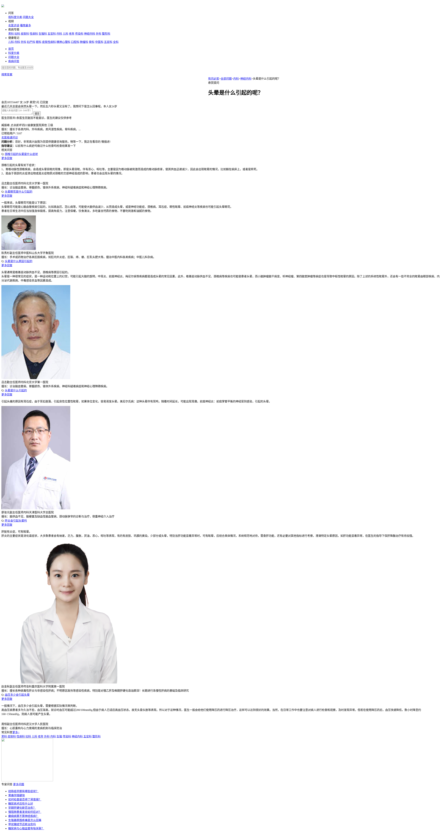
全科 (116, 41)
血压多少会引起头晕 (17, 694)
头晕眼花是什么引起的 (18, 191)
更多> (15, 732)
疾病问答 (13, 61)
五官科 (52, 33)
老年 (71, 33)
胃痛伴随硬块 (16, 795)
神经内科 (89, 33)
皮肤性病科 (49, 41)
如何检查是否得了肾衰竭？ (24, 799)
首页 (11, 48)
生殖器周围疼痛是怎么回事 (24, 820)
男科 (11, 33)
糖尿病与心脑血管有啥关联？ (26, 828)
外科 (98, 33)
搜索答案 (6, 74)
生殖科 (43, 33)
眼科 (38, 41)
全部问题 (226, 78)
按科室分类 (15, 17)
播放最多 (25, 25)
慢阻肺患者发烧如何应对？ (24, 811)
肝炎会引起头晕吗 (16, 520)
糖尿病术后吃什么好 (20, 803)
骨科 (91, 41)
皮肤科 (25, 33)
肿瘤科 (84, 41)
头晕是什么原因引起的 (18, 261)
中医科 (99, 41)
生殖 (59, 736)
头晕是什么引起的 (16, 390)
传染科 (79, 33)
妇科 (17, 33)
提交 (37, 113)
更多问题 (18, 784)
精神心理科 (63, 41)
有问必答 (213, 78)
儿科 (65, 33)
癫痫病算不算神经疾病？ (23, 816)
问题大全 (28, 17)
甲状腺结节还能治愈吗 (22, 824)
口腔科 (75, 41)
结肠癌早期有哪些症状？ (23, 791)
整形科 (106, 33)
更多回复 (6, 158)
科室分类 (13, 53)
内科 (59, 33)
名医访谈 (13, 25)
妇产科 (31, 41)
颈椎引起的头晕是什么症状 (21, 154)
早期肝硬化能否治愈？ (22, 807)
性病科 (34, 33)
